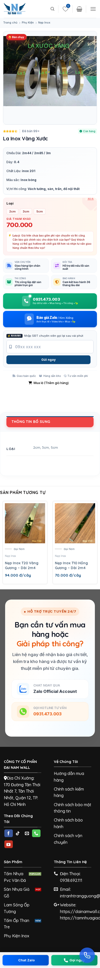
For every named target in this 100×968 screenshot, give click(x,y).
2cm (36, 447)
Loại (10, 203)
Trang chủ (10, 22)
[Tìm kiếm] (52, 9)
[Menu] (93, 9)
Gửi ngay (48, 360)
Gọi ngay (77, 960)
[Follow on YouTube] (8, 844)
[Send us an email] (27, 833)
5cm (54, 447)
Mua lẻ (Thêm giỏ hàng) (51, 383)
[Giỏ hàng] (79, 9)
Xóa (91, 198)
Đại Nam (19, 549)
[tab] (50, 421)
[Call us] (36, 833)
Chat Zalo (26, 960)
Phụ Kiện (28, 22)
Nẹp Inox (44, 22)
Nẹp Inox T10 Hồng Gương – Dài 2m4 (71, 565)
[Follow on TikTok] (18, 833)
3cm (45, 447)
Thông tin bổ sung (31, 421)
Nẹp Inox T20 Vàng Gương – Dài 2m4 (21, 565)
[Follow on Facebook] (8, 833)
